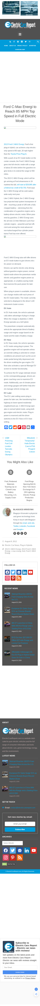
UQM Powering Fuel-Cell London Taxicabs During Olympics (9, 446)
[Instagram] (18, 42)
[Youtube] (30, 42)
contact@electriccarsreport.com (22, 808)
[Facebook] (14, 42)
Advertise (32, 45)
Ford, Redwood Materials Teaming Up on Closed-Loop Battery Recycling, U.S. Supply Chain (11, 489)
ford (23, 551)
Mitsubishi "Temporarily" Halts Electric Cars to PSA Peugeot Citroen (29, 445)
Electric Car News (12, 545)
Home (6, 45)
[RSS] (10, 42)
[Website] (14, 533)
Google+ (20, 529)
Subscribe (20, 829)
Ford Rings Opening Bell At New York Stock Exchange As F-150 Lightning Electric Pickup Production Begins (29, 490)
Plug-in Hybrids (26, 545)
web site (31, 523)
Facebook (31, 526)
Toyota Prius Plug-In (19, 154)
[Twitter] (26, 42)
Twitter (15, 526)
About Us (12, 45)
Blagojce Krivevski (23, 509)
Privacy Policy (22, 45)
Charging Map (20, 49)
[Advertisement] (20, 80)
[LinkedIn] (22, 42)
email (25, 523)
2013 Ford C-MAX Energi (14, 144)
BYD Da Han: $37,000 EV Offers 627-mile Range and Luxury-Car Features (22, 640)
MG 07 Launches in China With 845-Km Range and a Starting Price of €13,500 (22, 626)
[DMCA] (9, 865)
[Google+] (21, 533)
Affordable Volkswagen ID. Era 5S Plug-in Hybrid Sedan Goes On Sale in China (23, 655)
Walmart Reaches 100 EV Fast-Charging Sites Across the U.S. (22, 597)
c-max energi (16, 551)
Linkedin (22, 526)
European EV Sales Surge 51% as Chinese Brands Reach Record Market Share (23, 611)
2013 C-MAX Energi (13, 549)
